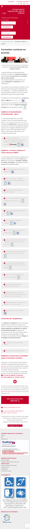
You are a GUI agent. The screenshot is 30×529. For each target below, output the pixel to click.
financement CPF (16, 100)
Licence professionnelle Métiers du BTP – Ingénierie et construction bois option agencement (15, 242)
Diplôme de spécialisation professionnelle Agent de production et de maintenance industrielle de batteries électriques (14, 141)
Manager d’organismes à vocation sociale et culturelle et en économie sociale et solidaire (15, 294)
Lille (2, 437)
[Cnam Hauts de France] (4, 13)
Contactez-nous (5, 467)
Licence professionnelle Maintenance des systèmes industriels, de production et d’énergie (15, 265)
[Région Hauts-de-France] (7, 518)
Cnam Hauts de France (7, 41)
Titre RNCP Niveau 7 (16, 296)
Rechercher (7, 27)
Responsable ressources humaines (15, 310)
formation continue (22, 122)
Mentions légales (5, 460)
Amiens (3, 435)
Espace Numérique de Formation (9, 465)
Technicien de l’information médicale (15, 350)
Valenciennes (4, 439)
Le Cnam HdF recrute (6, 471)
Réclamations (4, 469)
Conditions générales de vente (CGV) (10, 462)
